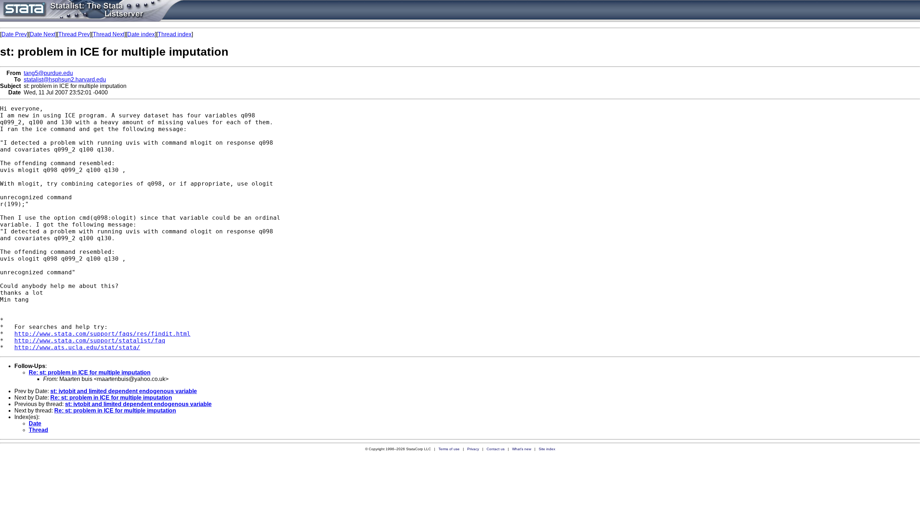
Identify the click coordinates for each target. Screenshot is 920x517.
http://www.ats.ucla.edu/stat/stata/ (77, 347)
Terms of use (449, 449)
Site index (547, 449)
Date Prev (14, 34)
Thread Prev (74, 34)
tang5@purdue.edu (48, 73)
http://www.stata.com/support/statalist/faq (89, 340)
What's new (521, 449)
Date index (141, 34)
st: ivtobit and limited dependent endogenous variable (123, 391)
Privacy (473, 449)
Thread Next (108, 34)
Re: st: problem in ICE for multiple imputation (90, 372)
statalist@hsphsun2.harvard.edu (65, 79)
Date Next (42, 34)
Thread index (175, 34)
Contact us (496, 449)
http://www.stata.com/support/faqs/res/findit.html (102, 333)
